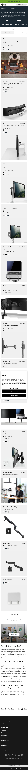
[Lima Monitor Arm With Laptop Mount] (14, 269)
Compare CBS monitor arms (8, 16)
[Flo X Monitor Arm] (14, 147)
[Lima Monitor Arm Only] (14, 563)
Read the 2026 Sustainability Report (14, 1)
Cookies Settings (14, 388)
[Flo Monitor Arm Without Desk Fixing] (14, 527)
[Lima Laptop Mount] (14, 598)
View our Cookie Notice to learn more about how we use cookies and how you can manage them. (14, 383)
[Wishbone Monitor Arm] (14, 345)
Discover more (14, 634)
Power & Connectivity (6, 733)
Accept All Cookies (14, 395)
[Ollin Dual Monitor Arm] (14, 456)
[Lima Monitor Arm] (14, 230)
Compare (3, 730)
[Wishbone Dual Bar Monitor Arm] (14, 490)
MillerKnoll (14, 765)
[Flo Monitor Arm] (14, 65)
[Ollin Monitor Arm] (14, 190)
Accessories (4, 735)
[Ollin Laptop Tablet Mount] (14, 415)
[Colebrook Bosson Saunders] (4, 4)
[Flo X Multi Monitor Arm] (14, 107)
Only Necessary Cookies (14, 391)
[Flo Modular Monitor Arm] (14, 307)
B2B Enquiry (21, 4)
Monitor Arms (4, 727)
